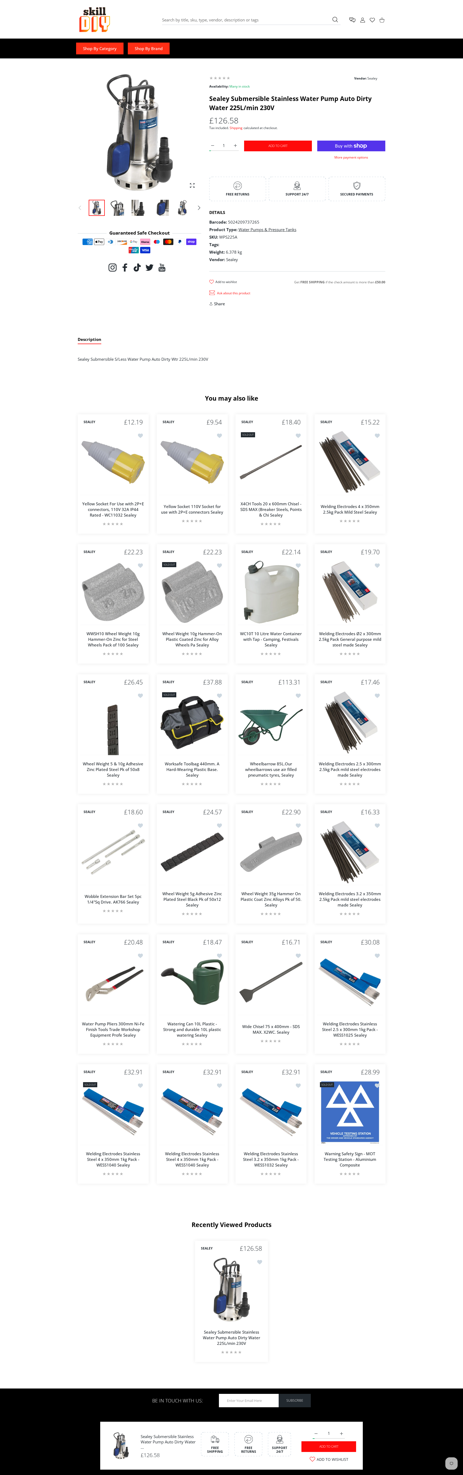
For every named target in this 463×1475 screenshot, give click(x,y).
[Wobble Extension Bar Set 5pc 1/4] (113, 852)
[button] (199, 208)
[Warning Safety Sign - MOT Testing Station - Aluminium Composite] (350, 1112)
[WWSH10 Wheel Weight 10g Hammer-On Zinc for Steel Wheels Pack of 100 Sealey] (113, 592)
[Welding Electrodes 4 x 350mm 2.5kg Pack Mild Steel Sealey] (350, 462)
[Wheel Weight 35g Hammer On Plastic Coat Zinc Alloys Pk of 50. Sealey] (271, 852)
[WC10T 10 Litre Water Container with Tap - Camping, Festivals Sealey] (271, 592)
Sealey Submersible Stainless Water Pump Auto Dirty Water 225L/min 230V (231, 1337)
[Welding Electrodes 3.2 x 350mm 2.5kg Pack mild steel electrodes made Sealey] (350, 852)
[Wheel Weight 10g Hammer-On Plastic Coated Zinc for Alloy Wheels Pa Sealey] (192, 592)
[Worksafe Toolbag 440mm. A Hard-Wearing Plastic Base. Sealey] (192, 722)
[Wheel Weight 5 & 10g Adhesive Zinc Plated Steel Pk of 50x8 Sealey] (113, 722)
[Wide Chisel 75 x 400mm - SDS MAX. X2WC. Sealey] (271, 982)
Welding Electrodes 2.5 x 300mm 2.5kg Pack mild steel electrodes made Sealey (350, 769)
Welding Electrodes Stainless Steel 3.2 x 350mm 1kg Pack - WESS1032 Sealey (271, 1159)
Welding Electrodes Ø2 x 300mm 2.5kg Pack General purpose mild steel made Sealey (350, 639)
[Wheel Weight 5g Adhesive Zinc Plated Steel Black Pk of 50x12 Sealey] (192, 852)
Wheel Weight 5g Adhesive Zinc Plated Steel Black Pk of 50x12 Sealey (192, 899)
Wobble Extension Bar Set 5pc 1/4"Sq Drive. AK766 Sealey (113, 899)
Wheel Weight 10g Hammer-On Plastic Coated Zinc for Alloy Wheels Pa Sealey (192, 639)
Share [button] (219, 303)
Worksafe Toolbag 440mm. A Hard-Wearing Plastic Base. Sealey (192, 769)
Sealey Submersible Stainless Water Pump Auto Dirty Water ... (168, 1442)
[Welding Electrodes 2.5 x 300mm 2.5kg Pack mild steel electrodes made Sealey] (350, 722)
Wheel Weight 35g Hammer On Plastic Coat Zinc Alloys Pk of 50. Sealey (271, 899)
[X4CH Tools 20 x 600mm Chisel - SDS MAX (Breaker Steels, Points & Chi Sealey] (271, 462)
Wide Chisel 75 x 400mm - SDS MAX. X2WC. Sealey (271, 1029)
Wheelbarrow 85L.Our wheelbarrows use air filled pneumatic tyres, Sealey (271, 769)
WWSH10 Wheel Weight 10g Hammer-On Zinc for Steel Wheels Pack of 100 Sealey (113, 639)
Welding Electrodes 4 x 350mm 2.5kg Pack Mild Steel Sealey (349, 509)
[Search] (335, 19)
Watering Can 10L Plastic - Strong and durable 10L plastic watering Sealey (192, 1029)
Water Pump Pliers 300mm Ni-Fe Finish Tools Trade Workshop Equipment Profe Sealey (113, 1029)
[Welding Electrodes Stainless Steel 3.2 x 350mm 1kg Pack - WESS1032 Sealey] (271, 1112)
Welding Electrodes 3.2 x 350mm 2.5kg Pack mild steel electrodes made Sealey (350, 899)
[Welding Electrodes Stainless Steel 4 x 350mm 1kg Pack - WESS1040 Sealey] (113, 1112)
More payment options (351, 157)
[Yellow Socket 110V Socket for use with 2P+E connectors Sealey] (192, 462)
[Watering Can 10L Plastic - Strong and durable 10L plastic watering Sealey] (192, 982)
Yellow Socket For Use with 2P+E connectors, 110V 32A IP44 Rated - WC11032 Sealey (113, 509)
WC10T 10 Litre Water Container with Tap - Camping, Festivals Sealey (271, 639)
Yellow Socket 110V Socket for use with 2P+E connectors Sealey (192, 509)
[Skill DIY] (94, 20)
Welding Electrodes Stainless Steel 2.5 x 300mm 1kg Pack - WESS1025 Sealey (350, 1029)
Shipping (236, 128)
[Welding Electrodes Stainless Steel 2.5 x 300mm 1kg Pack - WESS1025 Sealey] (350, 982)
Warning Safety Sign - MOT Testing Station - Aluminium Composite (350, 1159)
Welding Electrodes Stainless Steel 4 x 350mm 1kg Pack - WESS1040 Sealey (113, 1159)
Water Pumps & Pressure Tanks (267, 229)
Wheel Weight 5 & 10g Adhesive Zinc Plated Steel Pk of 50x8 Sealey (113, 769)
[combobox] (251, 20)
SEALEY (89, 422)
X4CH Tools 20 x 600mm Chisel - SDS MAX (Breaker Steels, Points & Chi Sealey (271, 509)
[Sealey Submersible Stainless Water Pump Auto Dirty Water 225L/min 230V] (231, 1289)
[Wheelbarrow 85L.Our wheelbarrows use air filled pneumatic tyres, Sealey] (271, 722)
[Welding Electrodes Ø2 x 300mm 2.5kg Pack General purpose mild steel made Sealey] (350, 592)
